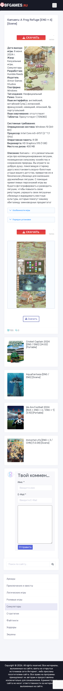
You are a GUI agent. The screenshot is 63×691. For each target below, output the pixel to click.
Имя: (21, 482)
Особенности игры (21, 210)
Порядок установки (22, 219)
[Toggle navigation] (54, 5)
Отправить (25, 547)
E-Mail (22, 494)
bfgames (16, 5)
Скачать (32, 318)
